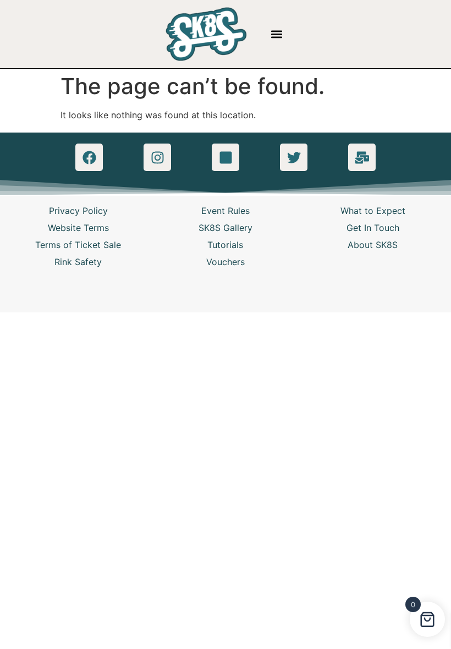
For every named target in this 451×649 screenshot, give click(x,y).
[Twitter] (293, 157)
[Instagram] (157, 157)
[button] (277, 34)
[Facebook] (89, 157)
